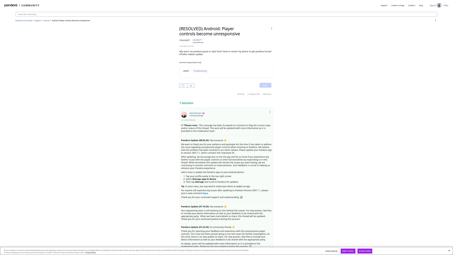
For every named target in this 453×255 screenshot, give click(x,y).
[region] (226, 251)
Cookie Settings (331, 251)
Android (46, 20)
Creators (411, 5)
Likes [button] (183, 85)
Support (384, 5)
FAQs (446, 5)
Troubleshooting (200, 71)
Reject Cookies (348, 251)
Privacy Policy (90, 252)
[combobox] (226, 14)
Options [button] (435, 20)
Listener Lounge (397, 5)
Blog (421, 5)
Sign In (433, 5)
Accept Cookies (365, 251)
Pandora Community (22, 5)
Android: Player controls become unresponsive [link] (71, 20)
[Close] (449, 250)
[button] (271, 28)
